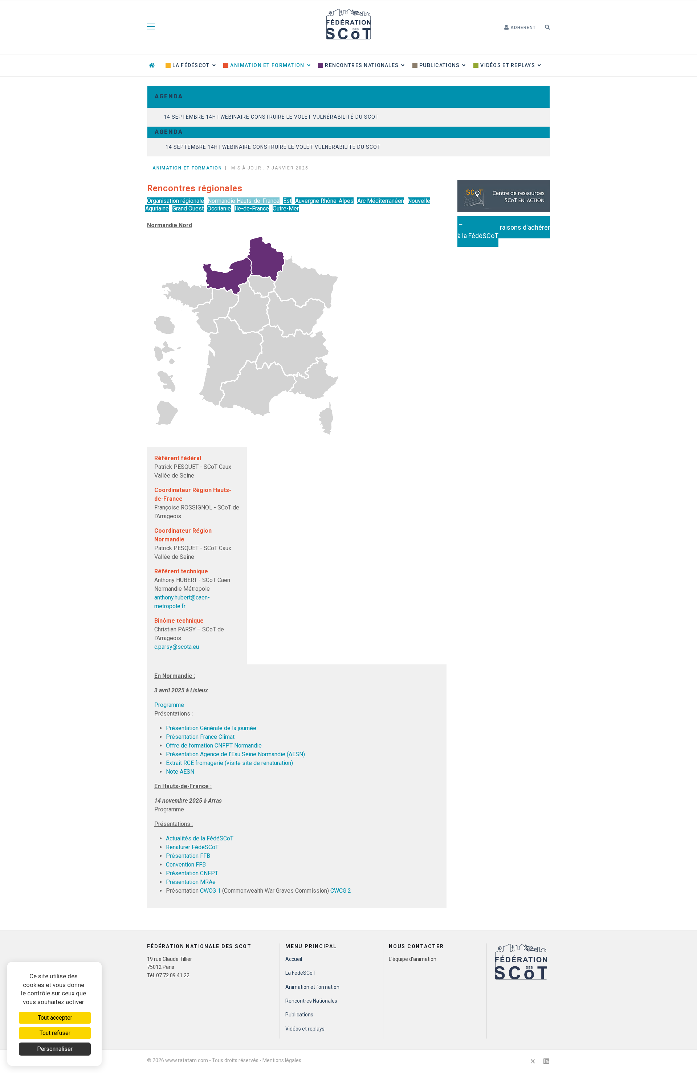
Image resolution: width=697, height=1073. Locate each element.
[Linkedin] (546, 1061)
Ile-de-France (252, 208)
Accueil (293, 959)
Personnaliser (55, 1048)
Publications (439, 65)
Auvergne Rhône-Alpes (324, 200)
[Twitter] (532, 1061)
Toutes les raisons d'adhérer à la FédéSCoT (503, 231)
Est (287, 200)
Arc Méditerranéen (380, 200)
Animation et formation (266, 65)
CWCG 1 (211, 890)
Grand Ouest (188, 208)
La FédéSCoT (190, 65)
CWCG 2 (340, 890)
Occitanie (219, 208)
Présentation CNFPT (192, 873)
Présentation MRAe (191, 882)
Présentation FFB (188, 855)
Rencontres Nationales (361, 65)
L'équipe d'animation (412, 959)
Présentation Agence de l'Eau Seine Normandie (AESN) (235, 754)
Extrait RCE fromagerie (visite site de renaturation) (229, 762)
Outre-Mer (286, 208)
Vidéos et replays (507, 65)
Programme (169, 704)
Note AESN (180, 771)
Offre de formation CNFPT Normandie (214, 745)
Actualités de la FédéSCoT (199, 838)
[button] (520, 27)
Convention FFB (186, 864)
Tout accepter (55, 1017)
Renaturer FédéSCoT (192, 847)
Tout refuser (55, 1032)
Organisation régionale (175, 200)
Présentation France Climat (200, 736)
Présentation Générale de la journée (211, 728)
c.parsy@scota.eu (176, 646)
